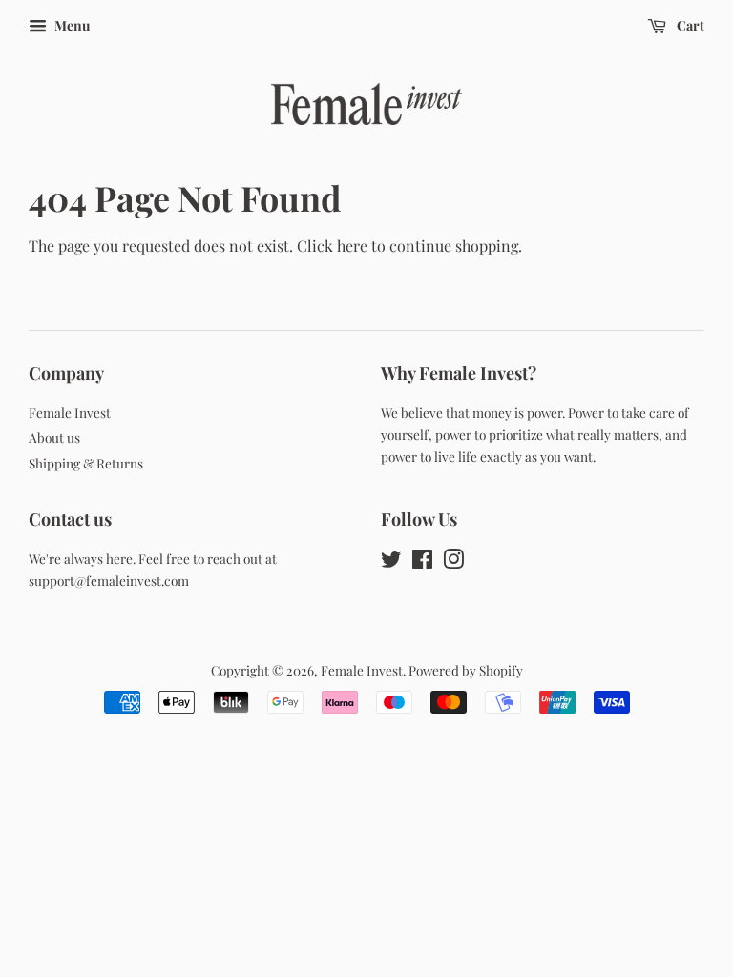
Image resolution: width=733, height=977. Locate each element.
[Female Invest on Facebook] (422, 562)
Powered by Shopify (465, 669)
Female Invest (70, 412)
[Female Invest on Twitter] (391, 562)
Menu (71, 25)
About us (54, 437)
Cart (689, 25)
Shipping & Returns (86, 462)
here (352, 246)
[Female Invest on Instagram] (453, 562)
